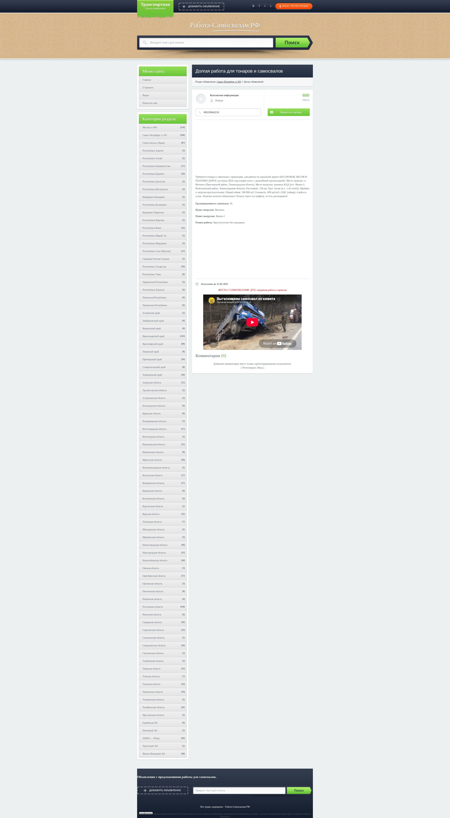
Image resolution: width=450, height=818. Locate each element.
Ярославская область (153, 715)
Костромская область (153, 498)
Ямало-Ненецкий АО (154, 753)
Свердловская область (154, 645)
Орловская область (152, 583)
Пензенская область (153, 591)
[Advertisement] (252, 148)
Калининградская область (156, 467)
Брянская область (152, 413)
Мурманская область (153, 537)
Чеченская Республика (154, 297)
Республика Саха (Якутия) (157, 251)
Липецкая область (152, 521)
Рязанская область (152, 614)
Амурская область (152, 382)
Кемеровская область (153, 483)
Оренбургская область (154, 576)
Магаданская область (154, 529)
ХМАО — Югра (151, 738)
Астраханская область (154, 398)
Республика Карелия (153, 220)
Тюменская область (153, 692)
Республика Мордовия (154, 243)
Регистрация (299, 6)
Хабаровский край (152, 375)
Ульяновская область (153, 699)
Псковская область (152, 599)
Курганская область (153, 506)
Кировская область (152, 491)
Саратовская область (153, 630)
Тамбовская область (153, 661)
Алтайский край (151, 313)
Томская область (151, 676)
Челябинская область (154, 707)
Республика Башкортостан (156, 166)
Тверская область (151, 668)
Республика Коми (152, 228)
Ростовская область (153, 607)
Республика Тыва (152, 274)
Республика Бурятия (153, 174)
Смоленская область (153, 653)
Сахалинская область (154, 637)
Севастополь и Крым (154, 143)
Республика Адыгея (153, 150)
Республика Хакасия (153, 290)
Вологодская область (153, 436)
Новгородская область (154, 552)
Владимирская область (154, 421)
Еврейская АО (150, 723)
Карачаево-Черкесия (153, 212)
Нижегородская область (155, 545)
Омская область (151, 568)
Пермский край (151, 351)
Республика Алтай (152, 158)
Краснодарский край (153, 336)
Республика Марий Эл (154, 235)
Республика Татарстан (154, 266)
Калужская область (152, 475)
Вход (285, 6)
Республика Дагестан (154, 181)
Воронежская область (154, 444)
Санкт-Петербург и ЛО (155, 135)
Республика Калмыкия (154, 204)
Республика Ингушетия (155, 189)
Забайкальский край (153, 320)
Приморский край (152, 359)
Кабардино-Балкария (154, 197)
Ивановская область (153, 452)
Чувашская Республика (155, 305)
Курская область (151, 514)
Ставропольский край (154, 367)
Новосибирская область (155, 560)
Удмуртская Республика (155, 282)
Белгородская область (154, 406)
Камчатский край (152, 328)
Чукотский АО (150, 746)
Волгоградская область (154, 429)
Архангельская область (155, 390)
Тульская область (151, 684)
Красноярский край (153, 344)
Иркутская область (152, 460)
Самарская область (152, 622)
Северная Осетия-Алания (156, 259)
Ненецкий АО (150, 730)
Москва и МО (150, 127)
